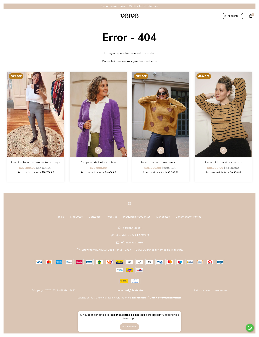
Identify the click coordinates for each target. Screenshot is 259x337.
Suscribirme (105, 61)
